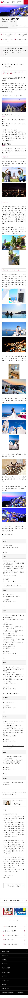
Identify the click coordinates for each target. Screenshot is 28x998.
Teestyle (5, 2)
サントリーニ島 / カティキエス (11, 693)
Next (26, 911)
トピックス (5, 955)
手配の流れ (5, 964)
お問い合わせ (5, 980)
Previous (1, 911)
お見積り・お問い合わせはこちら (13, 900)
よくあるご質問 (6, 968)
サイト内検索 (5, 988)
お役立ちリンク (6, 976)
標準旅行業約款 (6, 972)
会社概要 (4, 959)
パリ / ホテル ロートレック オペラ (12, 585)
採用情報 (4, 984)
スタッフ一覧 (5, 951)
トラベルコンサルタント (14, 885)
